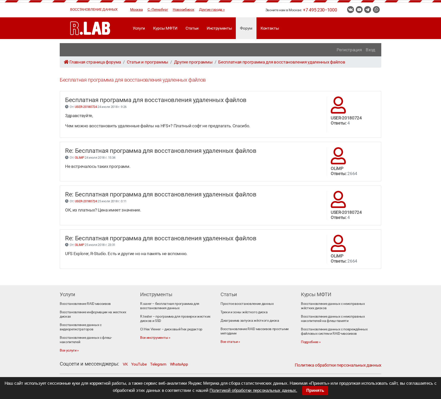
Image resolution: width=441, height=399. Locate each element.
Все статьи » (230, 342)
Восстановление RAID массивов (85, 304)
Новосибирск (183, 9)
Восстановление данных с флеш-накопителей (86, 339)
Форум (246, 28)
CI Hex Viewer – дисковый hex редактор (171, 329)
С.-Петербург (158, 9)
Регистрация (349, 49)
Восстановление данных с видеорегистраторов (81, 327)
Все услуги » (69, 350)
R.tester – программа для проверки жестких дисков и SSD (175, 318)
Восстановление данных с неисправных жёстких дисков (333, 306)
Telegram (158, 364)
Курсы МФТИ (165, 28)
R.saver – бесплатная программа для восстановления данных (169, 306)
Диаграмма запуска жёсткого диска (249, 320)
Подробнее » (311, 342)
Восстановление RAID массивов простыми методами (254, 331)
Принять (315, 390)
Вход (370, 49)
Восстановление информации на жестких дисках (93, 314)
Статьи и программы (147, 62)
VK (125, 364)
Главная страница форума (95, 62)
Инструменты (219, 28)
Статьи (192, 28)
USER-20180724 (86, 107)
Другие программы (193, 62)
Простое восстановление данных (247, 304)
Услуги (139, 28)
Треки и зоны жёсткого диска (243, 312)
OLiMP (79, 157)
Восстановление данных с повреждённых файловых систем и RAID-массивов (334, 331)
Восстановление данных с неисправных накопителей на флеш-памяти (333, 318)
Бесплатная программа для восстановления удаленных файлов (281, 62)
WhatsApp (179, 364)
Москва (136, 9)
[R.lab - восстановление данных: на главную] (90, 28)
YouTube (138, 364)
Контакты (270, 28)
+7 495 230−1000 (320, 10)
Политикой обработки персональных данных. (253, 390)
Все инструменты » (155, 337)
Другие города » (212, 9)
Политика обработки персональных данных (338, 365)
